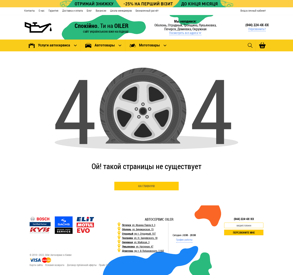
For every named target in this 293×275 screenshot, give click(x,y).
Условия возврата (54, 265)
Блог (89, 10)
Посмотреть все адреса (183, 33)
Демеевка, (184, 29)
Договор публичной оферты (82, 265)
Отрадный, (175, 25)
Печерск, (170, 29)
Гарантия (53, 10)
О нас (42, 10)
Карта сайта (36, 265)
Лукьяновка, (207, 25)
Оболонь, (161, 25)
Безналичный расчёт (147, 10)
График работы (184, 239)
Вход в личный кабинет (253, 10)
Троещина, (191, 25)
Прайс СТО (104, 265)
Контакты (29, 10)
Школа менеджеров (121, 10)
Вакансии (101, 10)
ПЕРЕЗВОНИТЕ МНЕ (244, 232)
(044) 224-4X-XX (257, 25)
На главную (146, 186)
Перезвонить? (257, 29)
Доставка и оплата (72, 10)
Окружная (199, 29)
